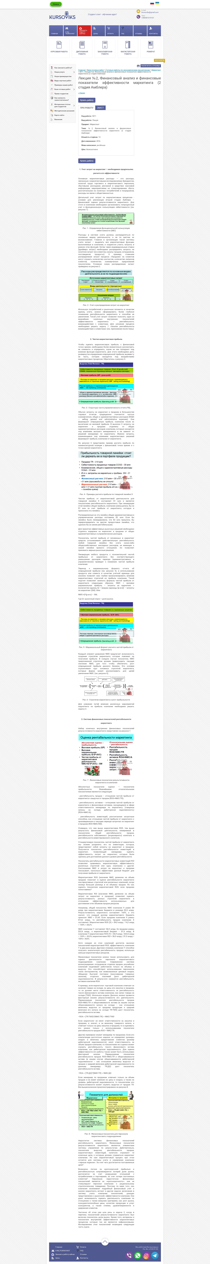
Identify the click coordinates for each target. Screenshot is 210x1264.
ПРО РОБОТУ (86, 107)
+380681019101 (145, 16)
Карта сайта (59, 115)
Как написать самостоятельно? (61, 99)
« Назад (81, 93)
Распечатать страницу (150, 66)
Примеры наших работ (63, 85)
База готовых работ (62, 89)
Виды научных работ (62, 81)
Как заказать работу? (63, 68)
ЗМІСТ (100, 107)
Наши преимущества (62, 76)
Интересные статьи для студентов (62, 105)
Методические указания (64, 111)
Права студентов (61, 94)
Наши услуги (59, 72)
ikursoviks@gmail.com (149, 12)
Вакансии (58, 119)
